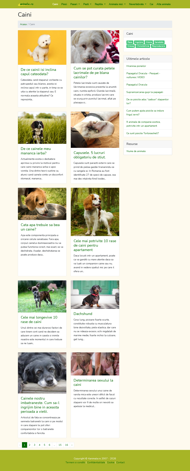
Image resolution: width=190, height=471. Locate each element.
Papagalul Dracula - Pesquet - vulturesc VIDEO (143, 75)
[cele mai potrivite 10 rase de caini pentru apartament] (95, 212)
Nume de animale (136, 151)
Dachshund (83, 313)
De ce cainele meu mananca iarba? (36, 151)
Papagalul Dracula (136, 84)
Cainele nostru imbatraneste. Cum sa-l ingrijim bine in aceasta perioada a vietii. (40, 405)
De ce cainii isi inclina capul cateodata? (38, 72)
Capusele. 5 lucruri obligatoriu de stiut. (90, 155)
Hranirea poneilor (136, 66)
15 (60, 445)
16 (66, 445)
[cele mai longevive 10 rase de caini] (42, 296)
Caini (55, 4)
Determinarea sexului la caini (93, 382)
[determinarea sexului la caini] (95, 363)
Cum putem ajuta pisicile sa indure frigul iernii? (145, 112)
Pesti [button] (86, 4)
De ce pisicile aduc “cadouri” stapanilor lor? (147, 101)
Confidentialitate (96, 462)
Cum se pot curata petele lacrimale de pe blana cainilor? (94, 72)
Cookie (110, 462)
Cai (151, 4)
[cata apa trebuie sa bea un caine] (42, 204)
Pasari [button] (74, 4)
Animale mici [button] (116, 4)
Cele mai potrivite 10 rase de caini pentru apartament (95, 245)
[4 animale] (25, 4)
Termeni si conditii (75, 462)
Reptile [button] (99, 4)
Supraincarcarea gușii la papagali (144, 92)
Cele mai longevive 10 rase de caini (39, 319)
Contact (120, 462)
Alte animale (164, 4)
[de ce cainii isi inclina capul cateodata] (42, 47)
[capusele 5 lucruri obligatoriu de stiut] (95, 130)
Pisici (64, 4)
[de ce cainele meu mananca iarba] (42, 128)
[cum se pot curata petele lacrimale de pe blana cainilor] (95, 46)
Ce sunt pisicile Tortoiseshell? (142, 133)
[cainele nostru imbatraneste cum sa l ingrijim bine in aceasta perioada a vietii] (42, 372)
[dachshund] (95, 294)
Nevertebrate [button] (136, 4)
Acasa (23, 24)
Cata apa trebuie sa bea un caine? (40, 227)
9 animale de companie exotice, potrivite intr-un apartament (143, 123)
